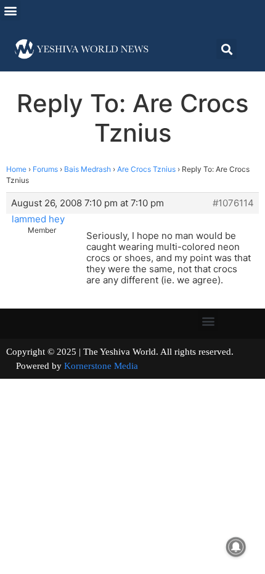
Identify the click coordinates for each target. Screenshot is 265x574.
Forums (45, 169)
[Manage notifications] (236, 547)
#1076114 (233, 203)
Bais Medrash (87, 169)
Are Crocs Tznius (146, 169)
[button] (10, 10)
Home (16, 169)
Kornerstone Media (101, 366)
